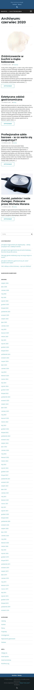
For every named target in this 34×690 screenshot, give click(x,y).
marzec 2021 (4, 503)
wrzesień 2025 (5, 315)
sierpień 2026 (4, 283)
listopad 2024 (4, 350)
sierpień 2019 (4, 571)
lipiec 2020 (4, 532)
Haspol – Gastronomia (11, 11)
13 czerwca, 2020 (6, 102)
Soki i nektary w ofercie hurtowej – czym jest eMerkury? (16, 266)
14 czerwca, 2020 (6, 64)
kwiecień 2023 (5, 418)
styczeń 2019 (4, 596)
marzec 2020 (4, 546)
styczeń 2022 (4, 468)
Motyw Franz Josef (24, 683)
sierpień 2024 (4, 361)
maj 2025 (3, 329)
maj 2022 (3, 454)
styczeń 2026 (4, 301)
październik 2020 (5, 521)
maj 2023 (3, 414)
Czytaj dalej (8, 86)
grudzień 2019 (5, 557)
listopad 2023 (4, 393)
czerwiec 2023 (5, 411)
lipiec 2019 (4, 574)
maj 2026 (3, 294)
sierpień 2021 (4, 486)
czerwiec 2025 (5, 326)
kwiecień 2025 (5, 333)
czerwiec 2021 (5, 493)
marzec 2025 (4, 336)
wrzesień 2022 (5, 439)
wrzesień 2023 (5, 400)
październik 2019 (5, 564)
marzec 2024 (4, 379)
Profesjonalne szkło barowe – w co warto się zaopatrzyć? (16, 137)
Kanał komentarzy (6, 660)
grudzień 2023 (5, 390)
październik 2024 (5, 354)
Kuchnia (15, 4)
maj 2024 (3, 372)
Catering (3, 621)
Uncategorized (5, 635)
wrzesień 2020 (5, 525)
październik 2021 (5, 478)
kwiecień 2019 (5, 585)
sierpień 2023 (4, 404)
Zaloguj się (4, 653)
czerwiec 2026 (5, 290)
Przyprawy (15, 64)
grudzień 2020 (5, 514)
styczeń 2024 (4, 386)
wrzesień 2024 (5, 358)
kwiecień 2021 (5, 500)
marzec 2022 (4, 461)
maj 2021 (3, 496)
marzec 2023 (4, 422)
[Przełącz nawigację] (31, 11)
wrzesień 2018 (5, 610)
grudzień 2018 (5, 599)
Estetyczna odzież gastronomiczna (12, 98)
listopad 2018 (4, 603)
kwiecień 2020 (5, 542)
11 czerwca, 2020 (6, 207)
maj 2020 (3, 539)
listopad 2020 (4, 518)
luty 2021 (3, 507)
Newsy (19, 4)
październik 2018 (5, 606)
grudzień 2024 (5, 347)
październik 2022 (5, 436)
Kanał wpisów (5, 656)
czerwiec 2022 (5, 450)
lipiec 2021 (4, 489)
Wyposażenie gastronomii (8, 638)
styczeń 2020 (4, 553)
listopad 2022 (4, 432)
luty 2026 (3, 297)
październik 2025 (5, 311)
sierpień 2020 (4, 528)
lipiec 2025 (4, 322)
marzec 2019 (4, 589)
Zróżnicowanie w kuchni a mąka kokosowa (12, 59)
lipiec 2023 (4, 407)
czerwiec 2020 (5, 535)
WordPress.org (5, 663)
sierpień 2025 (4, 318)
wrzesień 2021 (5, 482)
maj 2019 (3, 582)
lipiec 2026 (4, 286)
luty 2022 (3, 464)
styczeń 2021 (4, 510)
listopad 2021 (4, 475)
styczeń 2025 (4, 343)
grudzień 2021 (5, 471)
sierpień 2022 (4, 443)
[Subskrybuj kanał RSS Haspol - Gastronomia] (17, 7)
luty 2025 (3, 340)
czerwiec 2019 (5, 578)
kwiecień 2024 (5, 375)
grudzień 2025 (5, 304)
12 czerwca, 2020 (6, 143)
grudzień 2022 (5, 429)
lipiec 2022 (4, 446)
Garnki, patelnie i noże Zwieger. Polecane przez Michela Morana (15, 201)
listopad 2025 (4, 308)
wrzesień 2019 (5, 567)
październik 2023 (5, 397)
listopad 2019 (4, 560)
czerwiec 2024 (5, 368)
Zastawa (3, 642)
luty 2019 (3, 592)
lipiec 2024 (4, 365)
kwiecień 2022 (5, 457)
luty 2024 (3, 382)
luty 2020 (3, 550)
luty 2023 (3, 425)
